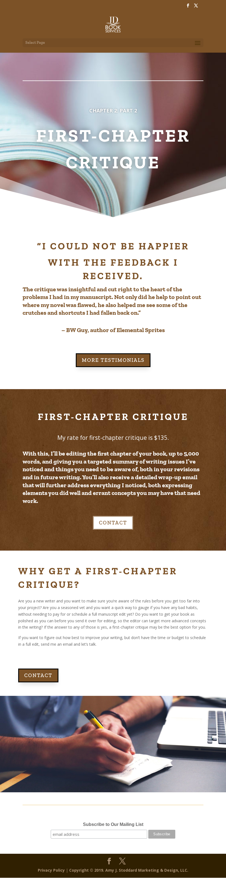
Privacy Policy (51, 870)
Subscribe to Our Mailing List (113, 824)
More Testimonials (113, 360)
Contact (113, 522)
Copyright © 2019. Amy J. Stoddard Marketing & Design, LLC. (128, 870)
